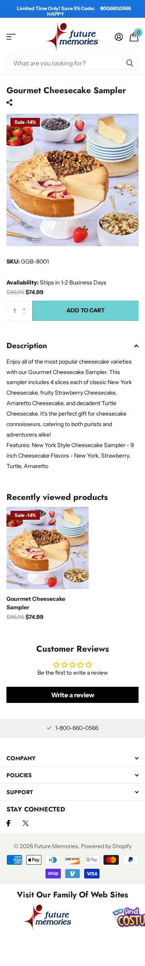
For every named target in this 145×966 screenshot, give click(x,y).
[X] (26, 823)
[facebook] (8, 823)
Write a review (72, 695)
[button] (26, 304)
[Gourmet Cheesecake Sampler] (47, 548)
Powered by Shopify (106, 846)
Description (26, 345)
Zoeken (130, 63)
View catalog (11, 36)
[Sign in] (118, 36)
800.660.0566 (115, 8)
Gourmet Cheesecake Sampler (35, 603)
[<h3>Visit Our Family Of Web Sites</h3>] (47, 917)
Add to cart (85, 310)
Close (72, 758)
